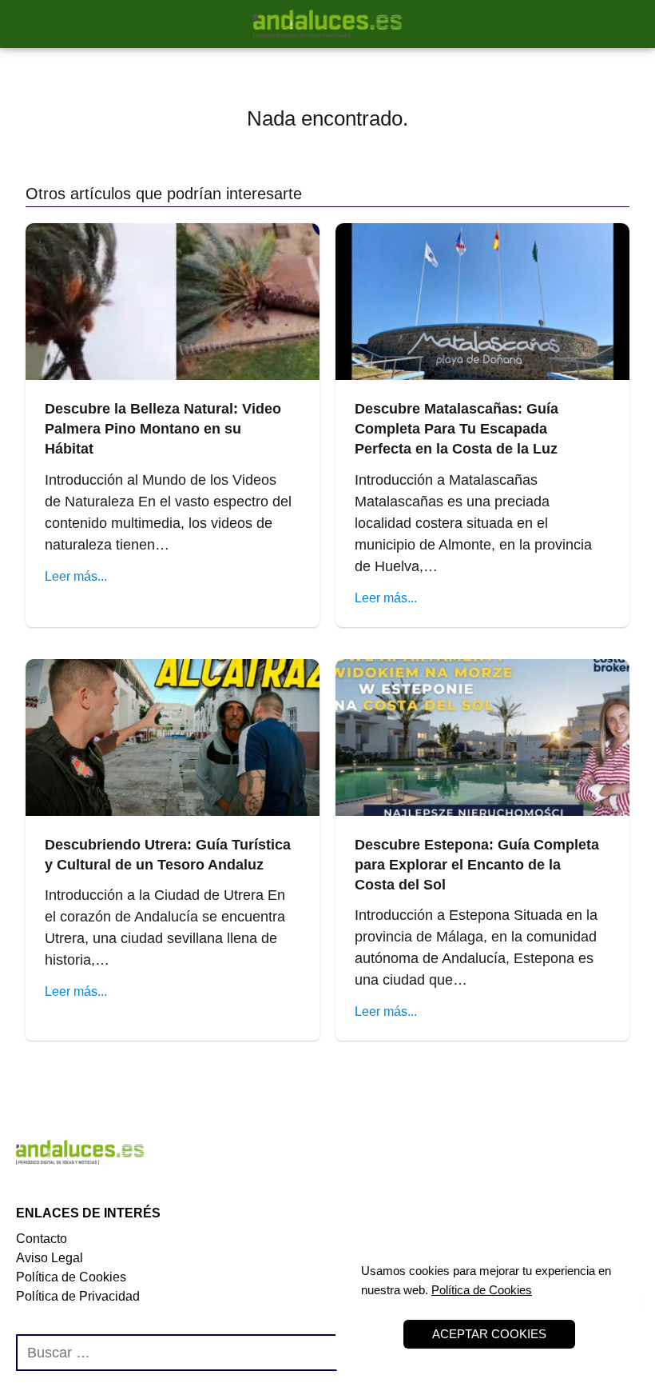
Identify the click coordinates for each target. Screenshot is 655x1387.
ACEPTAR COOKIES (489, 1334)
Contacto (41, 1238)
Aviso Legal (49, 1258)
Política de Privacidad (78, 1296)
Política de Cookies (71, 1277)
